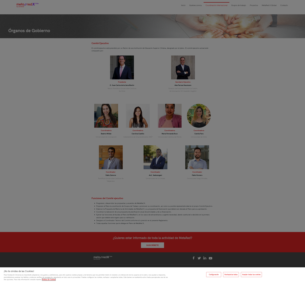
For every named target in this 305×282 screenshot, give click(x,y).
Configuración (214, 274)
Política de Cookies (48, 279)
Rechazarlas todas (230, 274)
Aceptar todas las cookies (251, 274)
